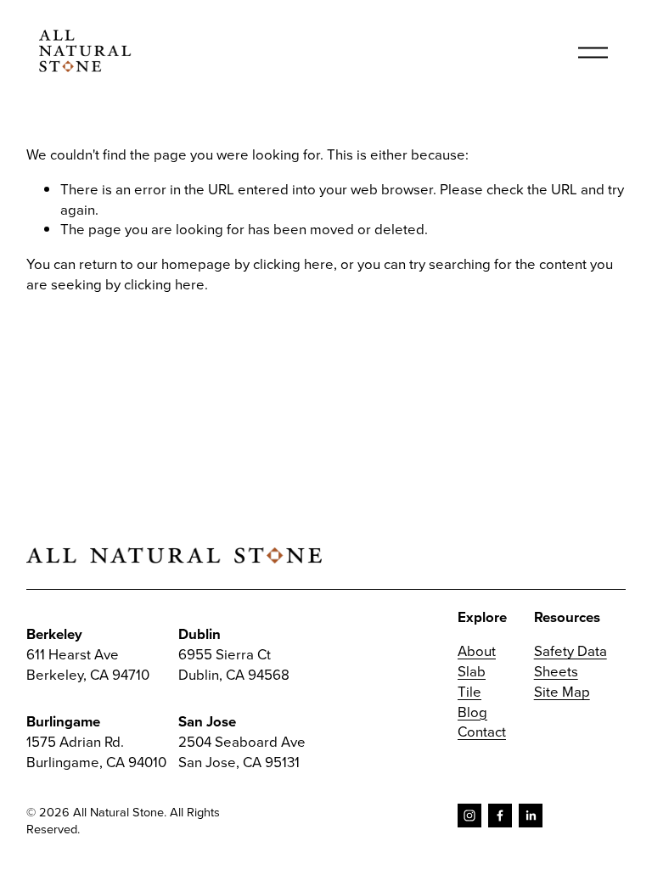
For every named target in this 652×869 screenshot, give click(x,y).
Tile (469, 691)
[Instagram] (469, 815)
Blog (472, 711)
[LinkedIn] (530, 815)
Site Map (562, 691)
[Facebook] (500, 815)
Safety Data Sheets (570, 661)
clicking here (293, 263)
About (477, 650)
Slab (472, 671)
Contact (482, 731)
